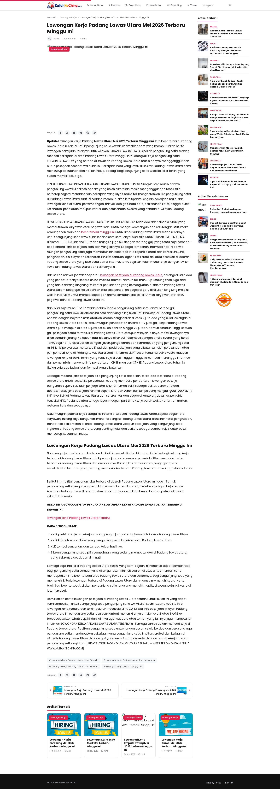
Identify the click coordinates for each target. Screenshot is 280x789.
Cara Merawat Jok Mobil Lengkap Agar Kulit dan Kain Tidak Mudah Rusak (229, 100)
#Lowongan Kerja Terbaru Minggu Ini (123, 666)
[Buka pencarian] (230, 5)
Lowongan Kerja (68, 17)
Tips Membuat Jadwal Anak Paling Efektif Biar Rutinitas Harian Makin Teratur (226, 83)
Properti (214, 60)
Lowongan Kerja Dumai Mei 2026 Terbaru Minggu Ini (174, 743)
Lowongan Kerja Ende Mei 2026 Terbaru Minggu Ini (101, 743)
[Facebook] (60, 132)
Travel (213, 27)
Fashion (214, 177)
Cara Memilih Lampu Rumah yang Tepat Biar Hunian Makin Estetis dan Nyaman (229, 67)
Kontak (229, 782)
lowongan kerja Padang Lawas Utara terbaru (78, 518)
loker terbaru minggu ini (98, 232)
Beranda (51, 17)
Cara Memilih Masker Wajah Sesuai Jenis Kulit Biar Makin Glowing (226, 150)
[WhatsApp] (74, 132)
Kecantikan (216, 144)
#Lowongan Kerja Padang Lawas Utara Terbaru (73, 666)
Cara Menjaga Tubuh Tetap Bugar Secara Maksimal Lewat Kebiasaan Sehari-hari (228, 167)
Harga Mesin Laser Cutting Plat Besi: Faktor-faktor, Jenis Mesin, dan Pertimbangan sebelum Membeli (229, 244)
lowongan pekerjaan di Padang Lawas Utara (131, 275)
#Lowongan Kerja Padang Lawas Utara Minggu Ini (129, 660)
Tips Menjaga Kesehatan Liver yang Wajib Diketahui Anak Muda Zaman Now (229, 134)
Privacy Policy (213, 782)
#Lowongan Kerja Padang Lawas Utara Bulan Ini (74, 660)
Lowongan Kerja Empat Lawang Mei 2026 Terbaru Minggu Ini (138, 745)
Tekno (213, 43)
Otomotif (215, 94)
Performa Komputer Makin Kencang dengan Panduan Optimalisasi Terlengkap (225, 50)
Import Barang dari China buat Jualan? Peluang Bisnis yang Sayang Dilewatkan (228, 225)
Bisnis (213, 219)
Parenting (215, 77)
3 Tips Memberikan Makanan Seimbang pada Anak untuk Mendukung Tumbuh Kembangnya (227, 264)
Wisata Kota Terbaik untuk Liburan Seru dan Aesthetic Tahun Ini (226, 33)
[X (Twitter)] (67, 132)
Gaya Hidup (216, 205)
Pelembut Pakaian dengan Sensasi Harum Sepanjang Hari (228, 211)
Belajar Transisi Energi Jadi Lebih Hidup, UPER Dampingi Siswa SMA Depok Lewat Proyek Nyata (229, 117)
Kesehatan (215, 127)
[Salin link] (94, 132)
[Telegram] (81, 132)
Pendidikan (215, 110)
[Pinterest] (87, 132)
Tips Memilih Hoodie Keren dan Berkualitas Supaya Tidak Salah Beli (229, 184)
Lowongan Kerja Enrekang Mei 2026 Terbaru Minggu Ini (62, 743)
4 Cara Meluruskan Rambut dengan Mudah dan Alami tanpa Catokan (229, 281)
